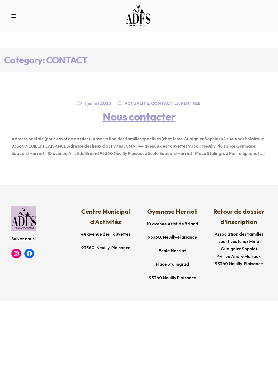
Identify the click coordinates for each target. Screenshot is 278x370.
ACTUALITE (136, 103)
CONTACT (161, 103)
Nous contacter (139, 116)
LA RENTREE (187, 103)
